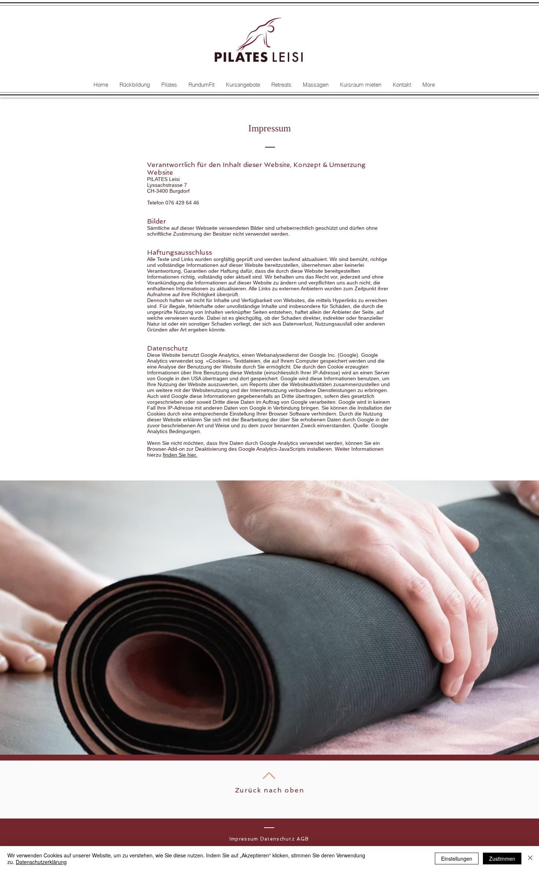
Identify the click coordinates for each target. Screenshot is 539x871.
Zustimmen (502, 858)
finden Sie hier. (180, 455)
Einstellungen (456, 858)
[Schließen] (530, 858)
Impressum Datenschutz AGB (269, 839)
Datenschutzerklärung (41, 861)
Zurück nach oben (269, 790)
